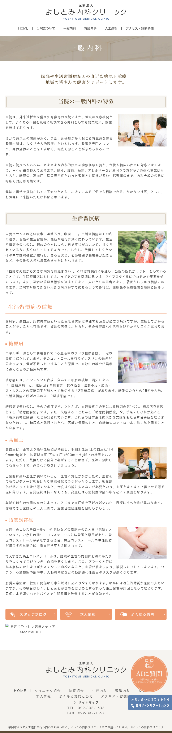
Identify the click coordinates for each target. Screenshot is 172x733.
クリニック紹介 (48, 690)
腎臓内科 (122, 690)
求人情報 (43, 696)
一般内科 (99, 690)
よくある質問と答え (76, 696)
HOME (20, 690)
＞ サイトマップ (86, 702)
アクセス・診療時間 (118, 696)
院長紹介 (76, 690)
